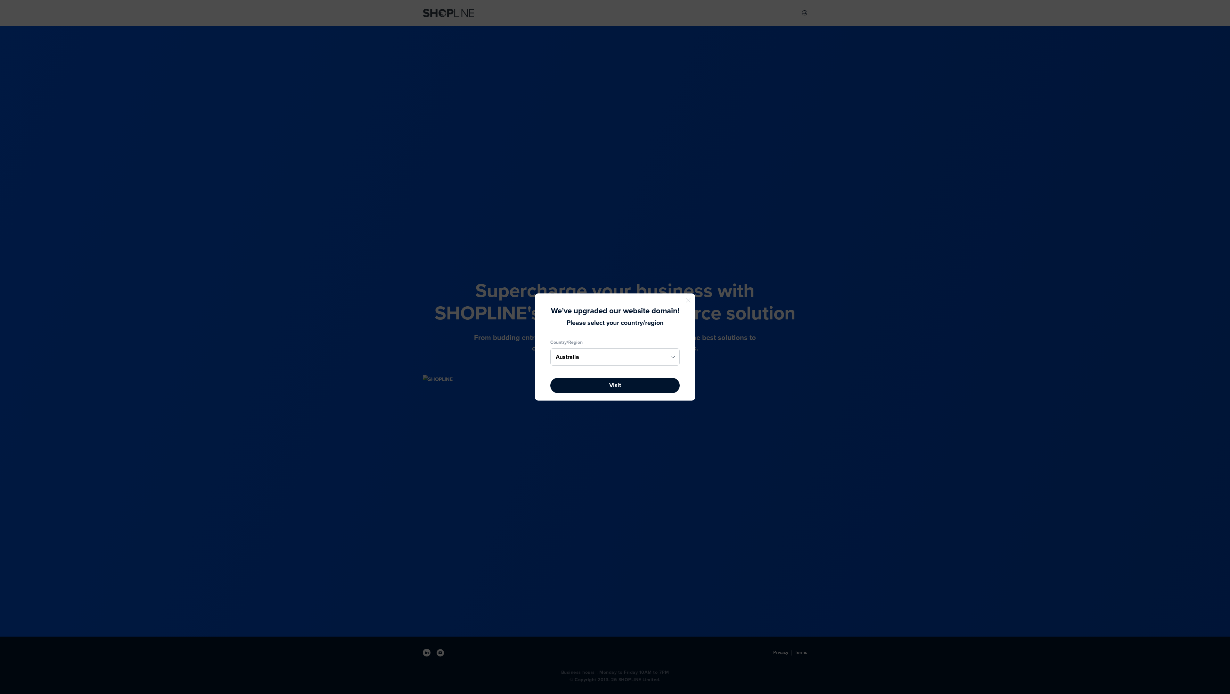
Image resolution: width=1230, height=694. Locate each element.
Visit (615, 385)
